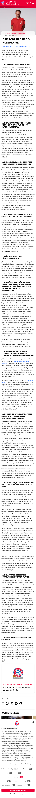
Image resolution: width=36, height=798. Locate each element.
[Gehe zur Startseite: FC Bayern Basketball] (2, 3)
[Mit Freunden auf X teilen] (11, 703)
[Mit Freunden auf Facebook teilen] (20, 703)
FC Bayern (4, 7)
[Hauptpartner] (28, 3)
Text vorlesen (7, 46)
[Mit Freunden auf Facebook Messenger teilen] (16, 703)
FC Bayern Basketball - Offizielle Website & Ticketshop (21, 7)
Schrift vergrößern (22, 46)
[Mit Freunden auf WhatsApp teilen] (7, 703)
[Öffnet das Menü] (33, 3)
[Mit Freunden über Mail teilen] (2, 703)
